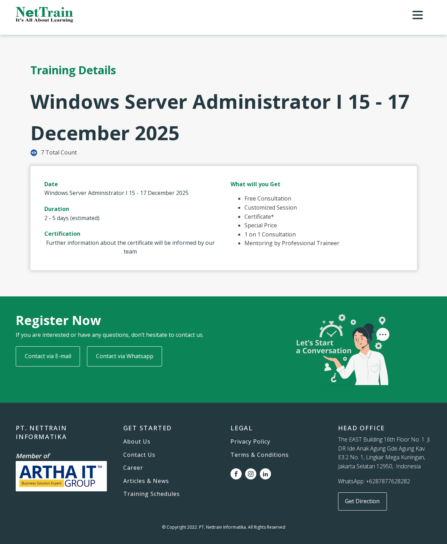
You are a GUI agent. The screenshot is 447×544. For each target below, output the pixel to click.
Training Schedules (151, 494)
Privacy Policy (250, 442)
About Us (137, 442)
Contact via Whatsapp (124, 356)
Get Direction (362, 501)
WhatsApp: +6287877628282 (374, 481)
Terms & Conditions (259, 455)
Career (133, 468)
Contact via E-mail (48, 356)
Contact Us (139, 455)
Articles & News (146, 481)
